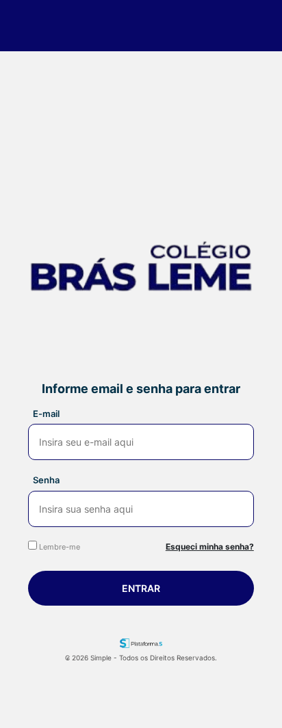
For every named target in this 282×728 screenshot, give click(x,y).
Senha (46, 479)
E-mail (46, 413)
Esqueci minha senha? (210, 546)
